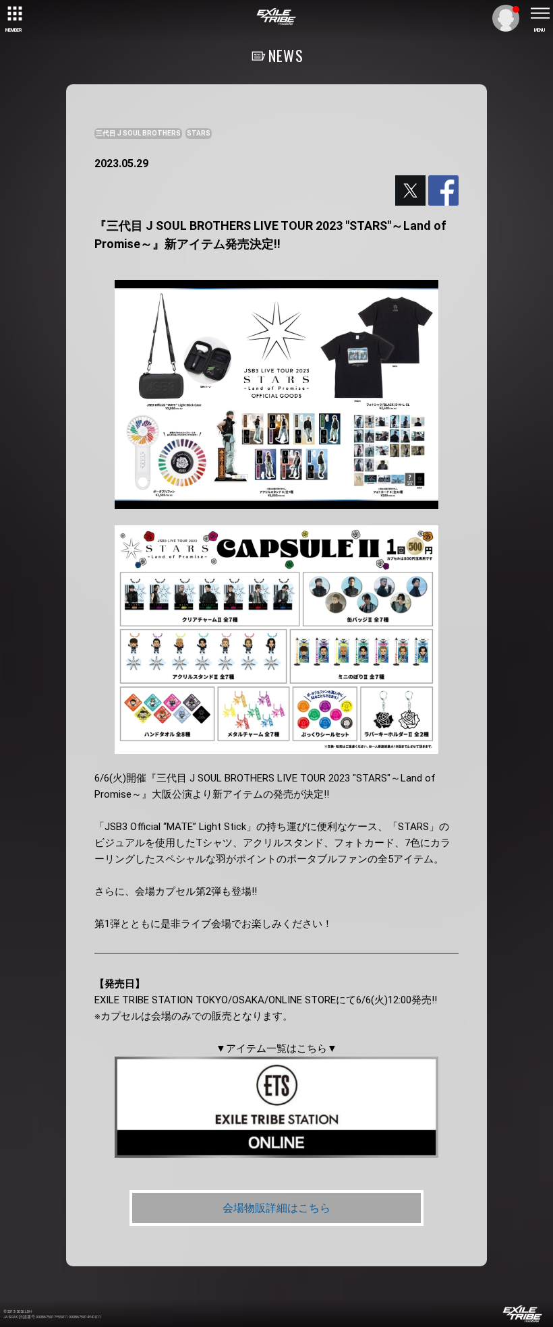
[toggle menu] (539, 13)
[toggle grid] (13, 13)
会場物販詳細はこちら (276, 1208)
